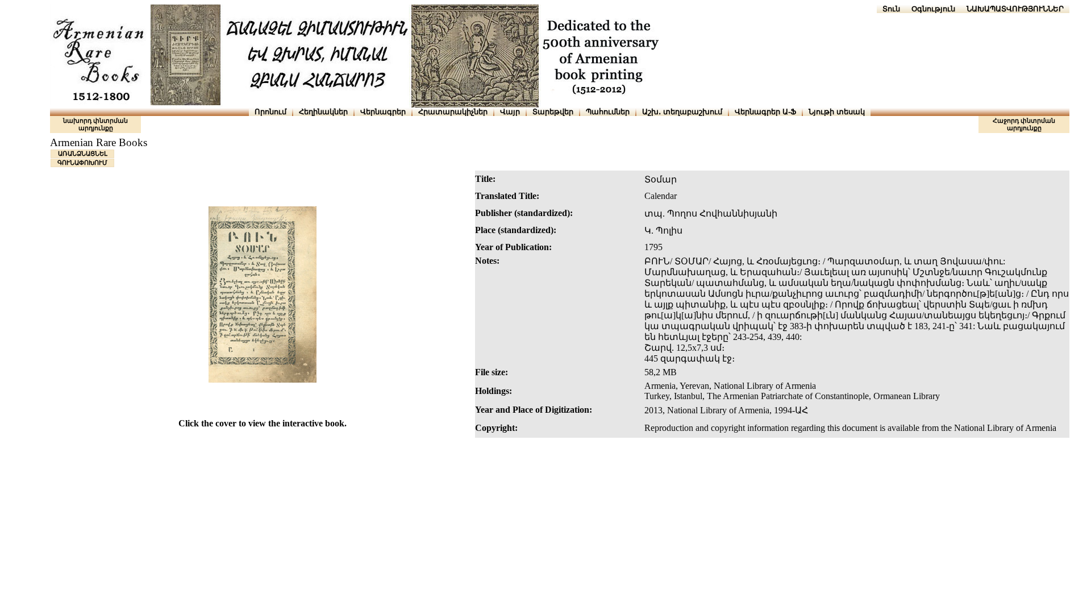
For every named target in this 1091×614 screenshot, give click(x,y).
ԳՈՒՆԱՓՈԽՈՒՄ (82, 162)
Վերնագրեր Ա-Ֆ (765, 111)
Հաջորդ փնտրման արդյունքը (1024, 124)
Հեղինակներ (323, 111)
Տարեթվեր (552, 111)
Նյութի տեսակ (837, 111)
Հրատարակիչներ (453, 111)
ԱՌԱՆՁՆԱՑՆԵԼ (82, 153)
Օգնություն (933, 9)
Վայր (510, 111)
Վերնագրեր (383, 111)
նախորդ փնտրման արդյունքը (95, 124)
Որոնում (270, 111)
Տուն (891, 9)
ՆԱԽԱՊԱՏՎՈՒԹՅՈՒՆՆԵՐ (1015, 9)
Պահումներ (608, 111)
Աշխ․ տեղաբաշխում (682, 111)
